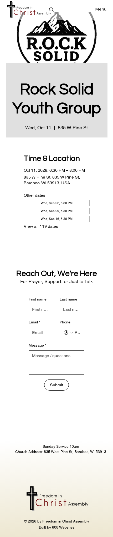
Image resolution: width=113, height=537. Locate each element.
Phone (65, 322)
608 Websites (63, 527)
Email (34, 322)
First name (38, 299)
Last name (68, 299)
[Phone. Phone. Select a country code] (68, 332)
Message (37, 345)
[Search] (51, 9)
